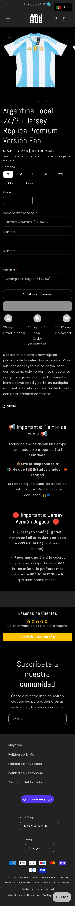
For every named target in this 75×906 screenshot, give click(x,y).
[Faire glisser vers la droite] (46, 101)
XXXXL (30, 183)
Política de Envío (21, 754)
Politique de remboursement (52, 882)
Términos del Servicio (25, 782)
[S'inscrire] (61, 719)
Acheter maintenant (37, 306)
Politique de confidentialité (39, 889)
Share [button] (11, 406)
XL (46, 174)
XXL (61, 174)
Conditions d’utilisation (23, 895)
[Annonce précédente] (7, 4)
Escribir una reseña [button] (37, 636)
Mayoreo (15, 745)
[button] (8, 18)
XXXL (11, 183)
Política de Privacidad (25, 764)
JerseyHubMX (27, 877)
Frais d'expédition (33, 156)
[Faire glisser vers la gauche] (28, 101)
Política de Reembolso (25, 773)
